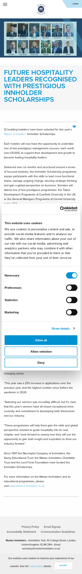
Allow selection (41, 351)
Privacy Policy (30, 527)
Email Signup (52, 527)
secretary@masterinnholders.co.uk (41, 548)
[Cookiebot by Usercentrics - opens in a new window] (60, 209)
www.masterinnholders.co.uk (26, 486)
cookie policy (36, 566)
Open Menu (5, 4)
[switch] (71, 288)
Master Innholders (15, 134)
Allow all (41, 340)
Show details (61, 328)
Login (75, 4)
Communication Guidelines (58, 532)
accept (63, 565)
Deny (41, 362)
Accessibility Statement (21, 532)
